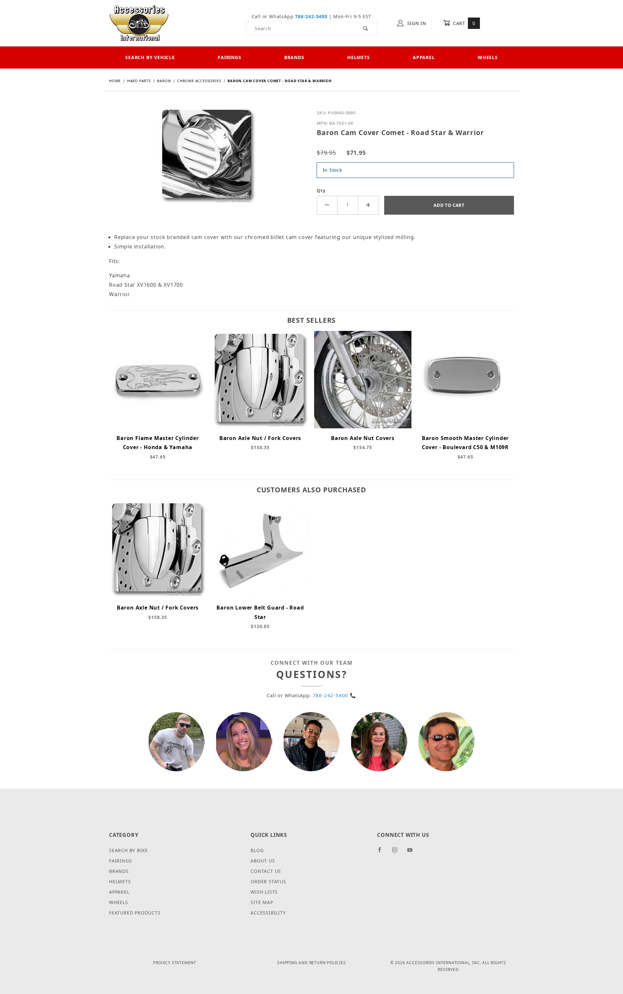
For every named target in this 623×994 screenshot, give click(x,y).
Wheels (488, 57)
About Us (262, 861)
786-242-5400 (311, 16)
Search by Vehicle (150, 57)
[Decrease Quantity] (327, 205)
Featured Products (135, 913)
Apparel (424, 57)
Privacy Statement (174, 962)
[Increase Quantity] (368, 205)
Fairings (229, 57)
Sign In (416, 23)
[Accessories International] (139, 22)
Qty (321, 191)
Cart (463, 23)
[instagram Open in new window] (397, 852)
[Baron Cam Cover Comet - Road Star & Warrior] (207, 160)
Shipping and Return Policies (311, 962)
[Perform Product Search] (366, 28)
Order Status (268, 881)
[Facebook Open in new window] (382, 852)
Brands (294, 57)
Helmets (358, 57)
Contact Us (265, 871)
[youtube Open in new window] (412, 852)
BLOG (256, 850)
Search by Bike (128, 850)
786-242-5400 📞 (334, 695)
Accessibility (268, 913)
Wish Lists (264, 892)
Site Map (261, 902)
